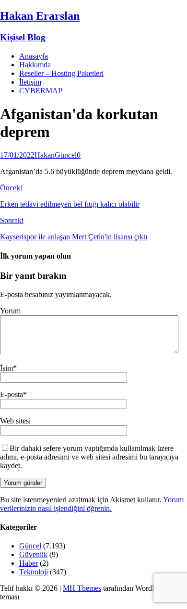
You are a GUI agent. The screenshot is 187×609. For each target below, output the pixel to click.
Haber (28, 563)
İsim (6, 368)
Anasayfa (33, 56)
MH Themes (82, 588)
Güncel (66, 155)
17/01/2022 (17, 155)
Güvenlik (33, 554)
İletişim (30, 82)
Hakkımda (35, 65)
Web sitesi (15, 421)
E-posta (11, 394)
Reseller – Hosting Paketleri (61, 73)
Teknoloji (33, 572)
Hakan (45, 155)
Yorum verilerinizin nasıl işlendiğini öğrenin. (92, 504)
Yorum (10, 311)
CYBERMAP (40, 91)
